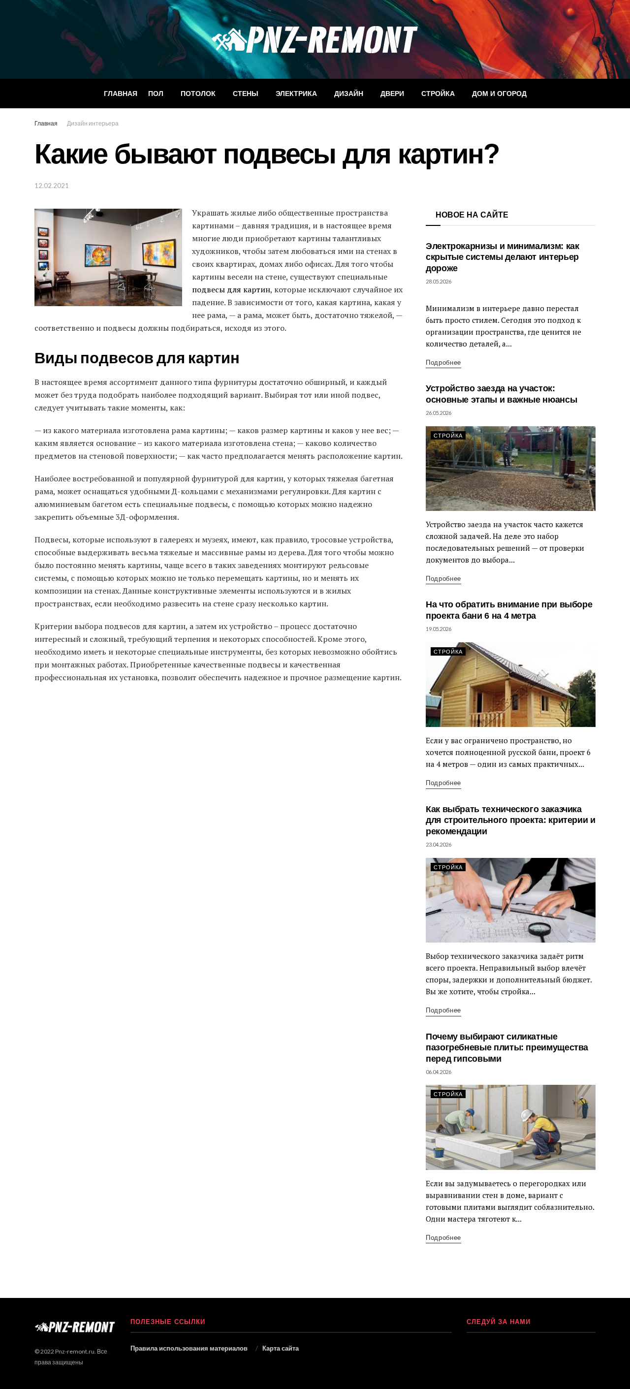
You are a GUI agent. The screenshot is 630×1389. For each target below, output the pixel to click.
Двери (392, 93)
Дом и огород (499, 93)
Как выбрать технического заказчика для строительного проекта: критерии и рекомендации (511, 820)
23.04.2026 (438, 844)
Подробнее (443, 362)
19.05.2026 (438, 629)
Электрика (296, 93)
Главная (120, 93)
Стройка (438, 93)
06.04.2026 (438, 1072)
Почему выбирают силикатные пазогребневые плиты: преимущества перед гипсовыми (507, 1048)
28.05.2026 (438, 281)
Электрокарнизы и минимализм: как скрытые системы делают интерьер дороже (502, 257)
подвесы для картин (231, 289)
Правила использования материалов (189, 1348)
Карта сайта (280, 1348)
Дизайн (348, 93)
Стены (245, 93)
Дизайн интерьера (93, 123)
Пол (155, 93)
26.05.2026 (438, 413)
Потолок (198, 93)
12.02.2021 (51, 185)
